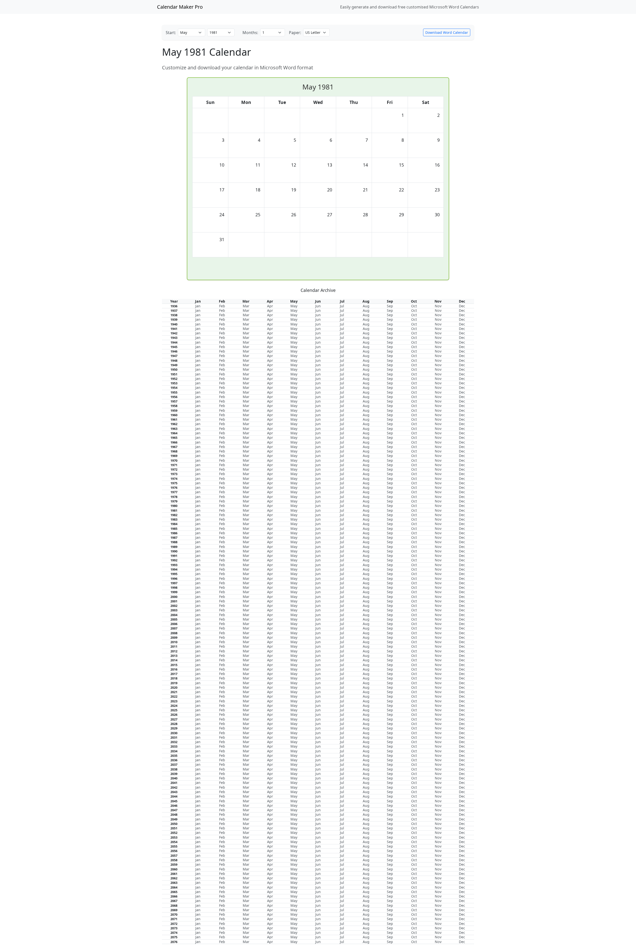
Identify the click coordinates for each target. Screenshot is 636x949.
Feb (222, 306)
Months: (250, 32)
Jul (342, 306)
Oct (414, 306)
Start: (171, 32)
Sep (390, 306)
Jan (197, 306)
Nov (438, 306)
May (293, 306)
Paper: (295, 32)
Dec (462, 306)
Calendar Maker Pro (180, 6)
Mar (246, 306)
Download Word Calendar (446, 32)
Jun (318, 306)
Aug (366, 306)
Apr (270, 306)
